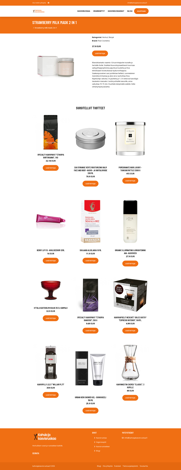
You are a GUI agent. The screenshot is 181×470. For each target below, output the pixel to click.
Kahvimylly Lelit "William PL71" (50, 384)
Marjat (111, 37)
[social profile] (48, 3)
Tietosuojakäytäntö (130, 466)
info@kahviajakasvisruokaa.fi (137, 3)
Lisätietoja (100, 53)
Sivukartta (144, 466)
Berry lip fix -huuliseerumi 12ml (51, 250)
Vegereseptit (99, 11)
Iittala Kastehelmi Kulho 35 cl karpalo (50, 308)
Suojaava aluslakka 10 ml (90, 250)
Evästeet (117, 466)
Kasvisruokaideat (116, 11)
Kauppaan (141, 11)
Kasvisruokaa (83, 11)
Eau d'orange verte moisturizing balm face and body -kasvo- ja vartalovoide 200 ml (90, 170)
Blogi (130, 11)
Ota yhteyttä (107, 466)
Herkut (105, 37)
